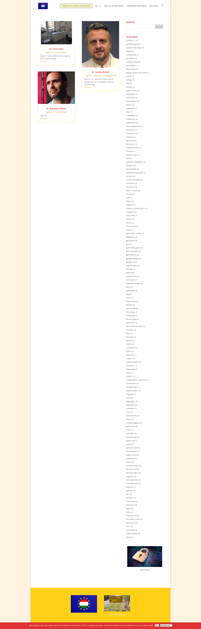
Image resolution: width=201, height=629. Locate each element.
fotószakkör (130, 215)
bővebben (43, 61)
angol (128, 51)
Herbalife (129, 269)
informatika (130, 280)
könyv (128, 333)
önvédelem (130, 408)
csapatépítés (131, 123)
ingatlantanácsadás (133, 283)
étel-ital (129, 176)
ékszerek (129, 151)
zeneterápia (130, 530)
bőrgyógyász (131, 94)
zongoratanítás (131, 533)
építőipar (129, 165)
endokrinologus (132, 155)
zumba (128, 537)
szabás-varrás (131, 455)
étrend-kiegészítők (133, 180)
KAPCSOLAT (154, 6)
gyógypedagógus (132, 258)
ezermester (130, 183)
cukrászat (129, 137)
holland (129, 273)
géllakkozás (130, 237)
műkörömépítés (132, 390)
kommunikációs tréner (134, 326)
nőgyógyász (130, 401)
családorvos (130, 119)
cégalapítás (130, 108)
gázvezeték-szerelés (133, 233)
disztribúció (130, 144)
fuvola (128, 230)
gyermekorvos (131, 255)
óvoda (128, 419)
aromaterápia (131, 55)
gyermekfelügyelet (133, 248)
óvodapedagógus (132, 423)
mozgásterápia (131, 387)
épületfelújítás (131, 169)
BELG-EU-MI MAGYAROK (113, 6)
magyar (129, 358)
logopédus (130, 355)
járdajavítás (130, 290)
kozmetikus (130, 348)
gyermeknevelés (132, 251)
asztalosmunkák (132, 62)
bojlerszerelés (131, 90)
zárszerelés (130, 523)
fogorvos (49, 52)
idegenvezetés (131, 276)
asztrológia (130, 65)
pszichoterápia (131, 437)
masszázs (130, 365)
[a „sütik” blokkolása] (198, 626)
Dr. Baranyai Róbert (56, 108)
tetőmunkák (130, 501)
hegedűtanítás (131, 266)
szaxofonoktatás (132, 465)
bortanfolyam (131, 101)
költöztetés (130, 323)
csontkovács (131, 133)
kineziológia (130, 312)
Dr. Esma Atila (56, 48)
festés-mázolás (132, 190)
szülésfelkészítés (132, 483)
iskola (128, 287)
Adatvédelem (145, 570)
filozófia (129, 194)
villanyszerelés (131, 515)
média (128, 373)
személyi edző (131, 469)
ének (128, 158)
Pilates (128, 430)
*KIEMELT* (130, 40)
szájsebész (97, 75)
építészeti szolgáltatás (134, 162)
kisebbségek (130, 315)
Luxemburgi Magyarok (117, 614)
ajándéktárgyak (132, 44)
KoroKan (129, 340)
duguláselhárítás (132, 148)
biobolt (128, 76)
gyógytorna (130, 262)
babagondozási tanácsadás (136, 73)
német (128, 398)
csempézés (130, 130)
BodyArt (129, 87)
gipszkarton (130, 240)
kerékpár (129, 305)
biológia (129, 80)
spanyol (129, 444)
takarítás (129, 491)
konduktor (130, 330)
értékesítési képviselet (134, 173)
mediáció (129, 376)
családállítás (130, 115)
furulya (128, 223)
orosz (128, 412)
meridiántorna (131, 383)
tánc (127, 494)
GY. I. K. (98, 6)
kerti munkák (131, 308)
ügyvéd (128, 508)
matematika (130, 369)
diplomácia (130, 140)
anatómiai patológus (134, 48)
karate (128, 298)
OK (157, 625)
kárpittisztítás (131, 301)
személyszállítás (132, 473)
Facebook (130, 187)
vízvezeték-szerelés (133, 519)
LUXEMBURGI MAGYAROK (136, 6)
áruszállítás (130, 58)
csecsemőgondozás (133, 126)
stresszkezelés (131, 451)
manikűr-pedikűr (132, 362)
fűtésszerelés (131, 226)
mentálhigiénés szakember (136, 380)
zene (128, 526)
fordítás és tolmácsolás (135, 208)
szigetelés (130, 476)
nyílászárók (130, 405)
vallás (128, 512)
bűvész (128, 105)
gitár (127, 244)
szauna (128, 462)
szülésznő (129, 487)
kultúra (128, 351)
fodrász (129, 201)
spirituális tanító (132, 448)
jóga (127, 294)
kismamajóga (131, 319)
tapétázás (130, 498)
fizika (128, 198)
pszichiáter (130, 433)
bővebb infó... (166, 625)
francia (128, 219)
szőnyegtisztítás (132, 480)
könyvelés (130, 337)
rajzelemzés (130, 441)
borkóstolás (130, 98)
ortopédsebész (131, 415)
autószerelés (131, 69)
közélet (129, 344)
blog (127, 83)
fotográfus (130, 212)
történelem (130, 505)
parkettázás (130, 426)
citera (128, 112)
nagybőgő (129, 394)
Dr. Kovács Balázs (100, 72)
